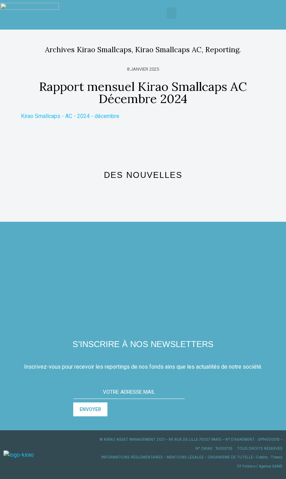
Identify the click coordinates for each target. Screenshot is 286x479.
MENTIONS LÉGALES (185, 457)
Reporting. (223, 49)
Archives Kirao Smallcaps (88, 49)
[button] (171, 13)
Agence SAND (271, 466)
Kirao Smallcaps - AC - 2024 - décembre (70, 116)
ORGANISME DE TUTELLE (230, 457)
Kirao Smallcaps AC (168, 49)
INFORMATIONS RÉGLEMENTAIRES (132, 457)
